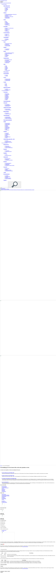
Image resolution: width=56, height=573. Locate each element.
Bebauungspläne (7, 17)
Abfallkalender (7, 164)
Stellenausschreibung (8, 117)
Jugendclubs (6, 24)
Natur (6, 83)
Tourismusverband (7, 80)
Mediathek (6, 177)
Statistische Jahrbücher (8, 178)
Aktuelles (5, 131)
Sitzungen (6, 125)
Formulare (3, 497)
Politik (5, 121)
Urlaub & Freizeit (4, 40)
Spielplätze (6, 22)
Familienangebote (7, 70)
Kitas (6, 21)
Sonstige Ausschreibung (8, 118)
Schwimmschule (7, 29)
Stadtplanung (7, 97)
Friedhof (6, 99)
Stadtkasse (6, 95)
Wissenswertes (7, 62)
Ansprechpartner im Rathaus (5, 495)
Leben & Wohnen (4, 4)
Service (5, 77)
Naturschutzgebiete (7, 45)
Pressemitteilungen (7, 176)
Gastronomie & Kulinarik (8, 53)
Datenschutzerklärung (25, 546)
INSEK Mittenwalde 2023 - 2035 (9, 139)
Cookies (2, 572)
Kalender (5, 161)
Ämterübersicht (7, 94)
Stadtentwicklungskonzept (8, 142)
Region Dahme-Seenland (8, 43)
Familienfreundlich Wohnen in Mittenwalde (11, 14)
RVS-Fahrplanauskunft (8, 155)
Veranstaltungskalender (8, 163)
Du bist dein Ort (4, 501)
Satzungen (6, 126)
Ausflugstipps (7, 49)
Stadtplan (6, 169)
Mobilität (5, 153)
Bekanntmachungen (7, 136)
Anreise (6, 154)
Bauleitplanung (7, 168)
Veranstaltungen (4, 498)
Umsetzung (6, 140)
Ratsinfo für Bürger (4, 502)
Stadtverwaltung (7, 35)
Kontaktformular (4, 530)
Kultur (5, 51)
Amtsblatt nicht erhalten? (8, 151)
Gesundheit (5, 26)
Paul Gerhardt (7, 60)
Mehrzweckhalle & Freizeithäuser (9, 52)
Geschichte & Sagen (8, 61)
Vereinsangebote (7, 23)
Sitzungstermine (4, 496)
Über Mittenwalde (7, 7)
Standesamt (6, 98)
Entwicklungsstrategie (8, 141)
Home (1, 465)
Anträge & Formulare (8, 113)
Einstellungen (2, 571)
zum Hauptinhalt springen (3, 0)
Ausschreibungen (6, 115)
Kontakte (5, 149)
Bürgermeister (7, 93)
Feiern (6, 10)
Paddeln (6, 68)
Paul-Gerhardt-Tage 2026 (8, 59)
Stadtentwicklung (7, 127)
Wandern (6, 67)
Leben (5, 19)
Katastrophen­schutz (7, 101)
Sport (6, 11)
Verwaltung (6, 92)
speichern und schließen (3, 564)
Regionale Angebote (7, 87)
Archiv (5, 172)
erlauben (9, 571)
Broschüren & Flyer (7, 158)
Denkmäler (6, 55)
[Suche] (14, 184)
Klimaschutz (6, 39)
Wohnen (5, 12)
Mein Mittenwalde (7, 5)
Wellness (6, 30)
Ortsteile (6, 8)
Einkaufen (6, 9)
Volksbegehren (7, 34)
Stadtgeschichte (6, 58)
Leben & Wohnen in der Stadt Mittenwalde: (8, 472)
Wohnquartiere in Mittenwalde (9, 16)
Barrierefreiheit (6, 73)
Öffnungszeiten (4, 494)
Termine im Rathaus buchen (9, 147)
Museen (6, 54)
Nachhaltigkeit (6, 37)
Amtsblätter (6, 133)
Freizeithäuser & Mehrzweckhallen (9, 165)
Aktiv (4, 64)
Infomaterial (3, 490)
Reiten (6, 69)
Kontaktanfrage (7, 150)
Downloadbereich (7, 174)
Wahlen (6, 129)
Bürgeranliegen (6, 111)
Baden (6, 65)
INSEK (3, 499)
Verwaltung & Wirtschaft (5, 90)
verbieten (6, 571)
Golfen (6, 66)
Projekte (6, 135)
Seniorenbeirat (7, 128)
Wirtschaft (5, 102)
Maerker (5, 180)
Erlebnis (5, 47)
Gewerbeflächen (7, 104)
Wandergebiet (7, 44)
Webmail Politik (7, 124)
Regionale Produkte (7, 89)
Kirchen (6, 56)
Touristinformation (7, 79)
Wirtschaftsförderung (8, 105)
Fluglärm (6, 137)
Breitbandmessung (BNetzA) (9, 170)
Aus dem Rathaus (7, 32)
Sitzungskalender (7, 123)
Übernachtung (6, 71)
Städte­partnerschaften (7, 107)
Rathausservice (6, 144)
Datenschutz (3, 489)
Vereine (5, 82)
